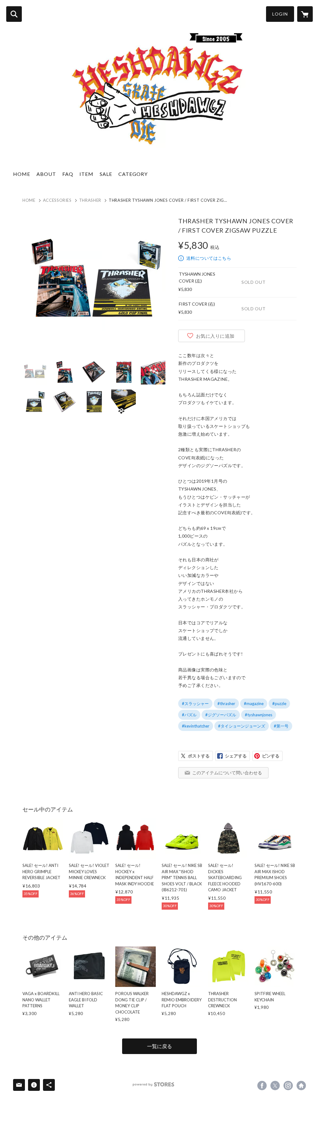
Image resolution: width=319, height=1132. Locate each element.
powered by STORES (153, 1084)
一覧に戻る (159, 1046)
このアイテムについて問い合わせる (227, 772)
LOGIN (280, 14)
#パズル (189, 714)
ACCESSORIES (57, 200)
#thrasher (226, 703)
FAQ (67, 174)
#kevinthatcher (195, 725)
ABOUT (46, 174)
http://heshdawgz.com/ (301, 1085)
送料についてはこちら (208, 258)
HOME (21, 174)
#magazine (254, 703)
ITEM (86, 174)
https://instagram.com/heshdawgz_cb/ (288, 1085)
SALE (106, 174)
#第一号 (281, 725)
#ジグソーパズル (220, 714)
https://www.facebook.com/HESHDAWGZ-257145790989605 (262, 1085)
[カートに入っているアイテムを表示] (305, 14)
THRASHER (90, 200)
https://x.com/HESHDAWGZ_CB (275, 1085)
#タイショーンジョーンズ (241, 725)
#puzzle (279, 703)
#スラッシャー (195, 703)
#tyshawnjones (258, 714)
